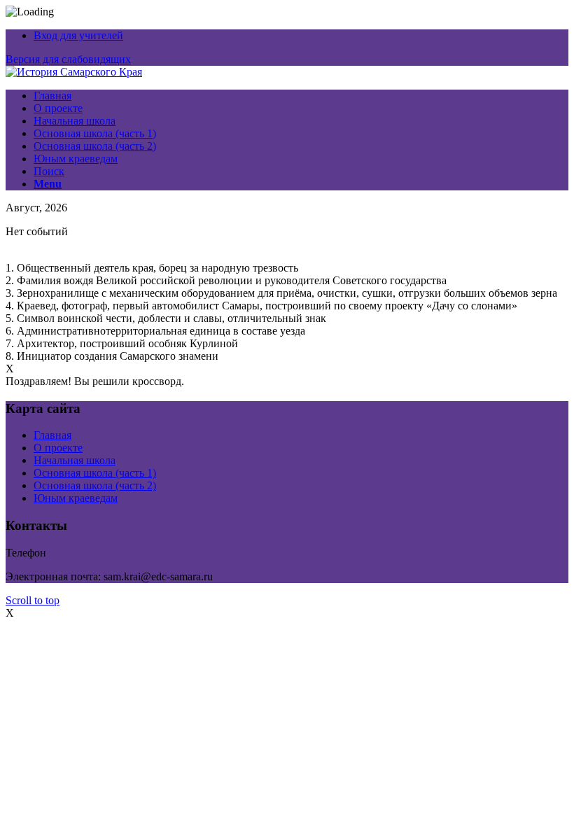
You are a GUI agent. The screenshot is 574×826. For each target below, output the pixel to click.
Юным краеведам (76, 498)
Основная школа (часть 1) (95, 473)
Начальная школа (74, 460)
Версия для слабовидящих (68, 59)
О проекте (58, 448)
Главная (52, 435)
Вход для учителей (78, 35)
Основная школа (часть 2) (95, 485)
